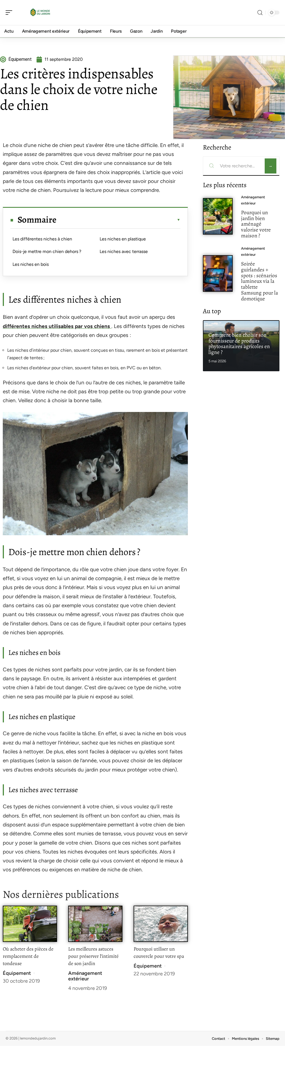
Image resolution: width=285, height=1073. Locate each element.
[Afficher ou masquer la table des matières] (118, 219)
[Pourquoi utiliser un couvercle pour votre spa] (161, 924)
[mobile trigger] (10, 12)
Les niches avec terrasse (124, 251)
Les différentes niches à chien (42, 239)
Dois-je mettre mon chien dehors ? (47, 251)
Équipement (17, 973)
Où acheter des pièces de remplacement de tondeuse (28, 956)
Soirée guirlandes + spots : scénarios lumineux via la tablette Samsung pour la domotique (259, 281)
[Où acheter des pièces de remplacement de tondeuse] (30, 924)
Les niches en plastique (123, 239)
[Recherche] (260, 12)
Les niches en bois (31, 264)
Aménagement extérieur (85, 976)
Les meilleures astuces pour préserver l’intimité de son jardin (93, 956)
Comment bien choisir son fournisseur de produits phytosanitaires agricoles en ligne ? (239, 343)
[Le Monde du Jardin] (40, 12)
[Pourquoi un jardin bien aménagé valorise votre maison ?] (217, 216)
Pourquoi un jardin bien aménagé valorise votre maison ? (256, 224)
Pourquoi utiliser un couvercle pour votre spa (159, 952)
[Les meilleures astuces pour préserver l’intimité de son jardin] (95, 924)
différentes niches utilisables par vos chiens (57, 326)
